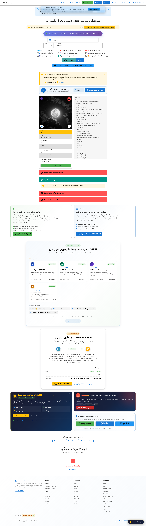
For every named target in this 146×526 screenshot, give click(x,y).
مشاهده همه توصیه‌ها (72, 321)
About (104, 486)
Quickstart (76, 486)
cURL (75, 493)
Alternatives (106, 498)
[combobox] (48, 45)
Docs (75, 483)
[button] (51, 46)
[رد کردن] (102, 9)
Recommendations (108, 496)
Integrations (47, 498)
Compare (105, 491)
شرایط (105, 509)
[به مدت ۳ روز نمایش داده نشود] (70, 393)
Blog (104, 483)
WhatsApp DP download (50, 486)
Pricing (46, 491)
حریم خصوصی (106, 511)
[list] (55, 146)
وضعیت (75, 501)
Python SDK (77, 498)
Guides (105, 504)
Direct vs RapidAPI (107, 501)
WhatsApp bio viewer (50, 488)
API (45, 493)
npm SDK (76, 496)
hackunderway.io (28, 515)
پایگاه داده (47, 501)
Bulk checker (48, 504)
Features (47, 483)
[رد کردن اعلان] (117, 27)
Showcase (105, 493)
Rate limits (76, 504)
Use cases (47, 496)
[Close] (108, 9)
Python (75, 488)
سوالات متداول (106, 506)
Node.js (76, 491)
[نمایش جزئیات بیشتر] (95, 40)
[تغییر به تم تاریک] (129, 2)
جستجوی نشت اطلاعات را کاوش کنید (83, 384)
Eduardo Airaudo (107, 488)
